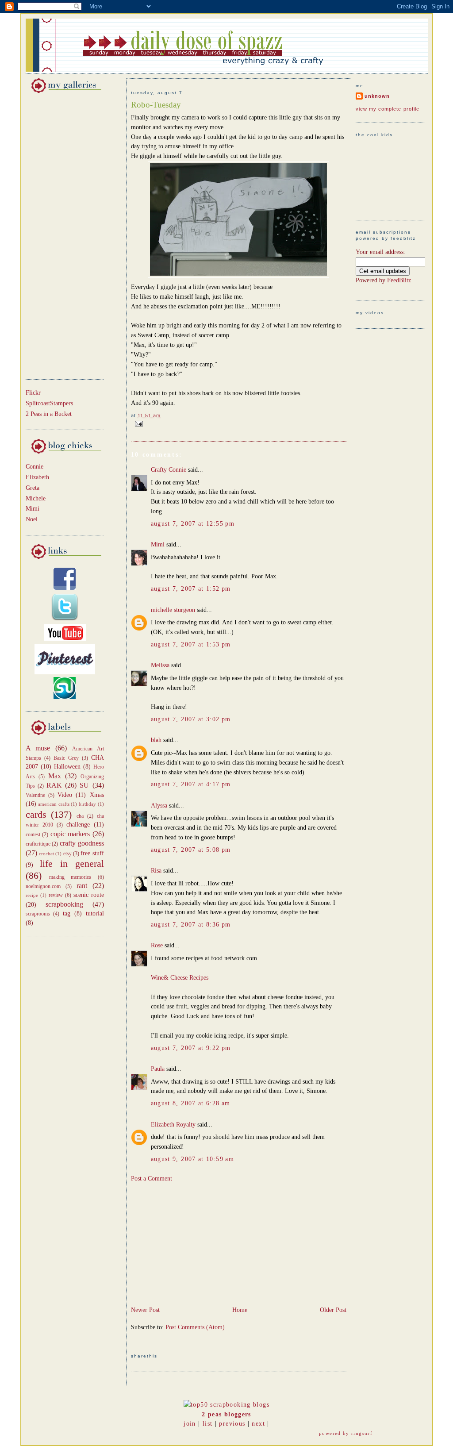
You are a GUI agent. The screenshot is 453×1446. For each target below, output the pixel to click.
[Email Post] (138, 423)
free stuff (92, 853)
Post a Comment (151, 1178)
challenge (78, 824)
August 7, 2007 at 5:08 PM (191, 849)
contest (33, 834)
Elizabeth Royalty (173, 1124)
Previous (232, 1423)
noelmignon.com (43, 886)
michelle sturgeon (173, 610)
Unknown (377, 96)
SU (84, 785)
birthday (87, 804)
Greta (32, 488)
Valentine (35, 795)
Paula (158, 1068)
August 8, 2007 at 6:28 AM (190, 1103)
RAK (54, 785)
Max (54, 776)
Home (239, 1310)
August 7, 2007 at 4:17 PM (191, 784)
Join (190, 1423)
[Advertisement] (52, 234)
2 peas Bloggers (226, 1414)
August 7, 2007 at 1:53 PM (191, 644)
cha (80, 816)
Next (258, 1423)
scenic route (88, 895)
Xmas (97, 795)
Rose (157, 945)
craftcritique (38, 844)
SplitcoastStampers (49, 403)
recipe (32, 895)
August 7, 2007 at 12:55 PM (193, 523)
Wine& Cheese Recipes (179, 977)
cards (36, 814)
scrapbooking (64, 904)
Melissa (160, 665)
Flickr (33, 392)
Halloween (67, 766)
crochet (46, 853)
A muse (38, 748)
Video (65, 795)
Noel (32, 519)
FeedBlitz (399, 280)
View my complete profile (388, 109)
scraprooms (38, 914)
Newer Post (145, 1310)
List (207, 1423)
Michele (36, 498)
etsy (67, 853)
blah (156, 740)
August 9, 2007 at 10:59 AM (192, 1159)
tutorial (95, 913)
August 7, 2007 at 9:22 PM (191, 1048)
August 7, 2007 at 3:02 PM (191, 719)
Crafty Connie (168, 469)
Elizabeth (37, 477)
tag (66, 913)
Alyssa (159, 805)
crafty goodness (82, 843)
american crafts (53, 804)
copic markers (70, 834)
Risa (156, 870)
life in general (72, 863)
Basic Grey (66, 758)
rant (82, 885)
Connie (34, 466)
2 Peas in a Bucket (49, 414)
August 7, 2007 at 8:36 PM (191, 924)
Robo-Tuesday (156, 104)
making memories (70, 877)
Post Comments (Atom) (195, 1327)
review (56, 895)
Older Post (333, 1310)
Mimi (32, 508)
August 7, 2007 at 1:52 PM (191, 588)
